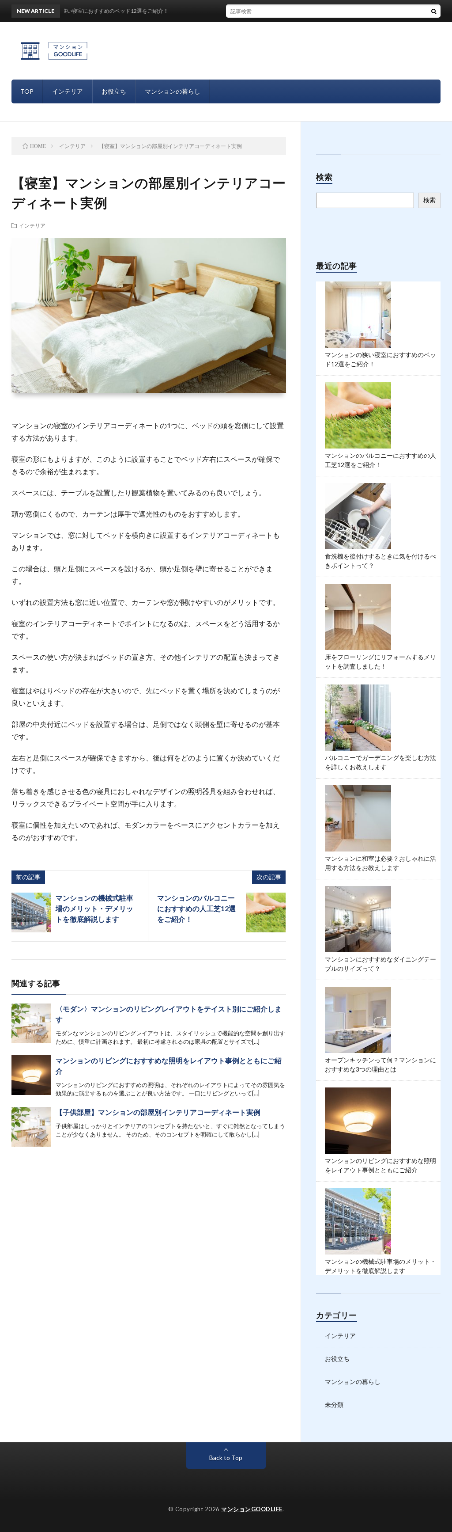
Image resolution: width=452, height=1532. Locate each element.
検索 (429, 200)
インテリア (67, 91)
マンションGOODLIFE (251, 1509)
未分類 (334, 1404)
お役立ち (114, 91)
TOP (27, 91)
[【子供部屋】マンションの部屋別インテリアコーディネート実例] (31, 1127)
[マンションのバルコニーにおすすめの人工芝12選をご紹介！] (266, 912)
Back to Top (225, 1457)
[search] (434, 11)
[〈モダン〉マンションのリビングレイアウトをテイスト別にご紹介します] (31, 1023)
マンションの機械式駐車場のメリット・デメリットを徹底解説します (94, 908)
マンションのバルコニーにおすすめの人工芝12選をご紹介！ (196, 908)
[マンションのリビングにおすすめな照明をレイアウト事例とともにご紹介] (31, 1075)
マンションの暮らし (172, 91)
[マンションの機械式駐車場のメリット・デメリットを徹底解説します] (31, 912)
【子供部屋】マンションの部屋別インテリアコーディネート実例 (158, 1112)
